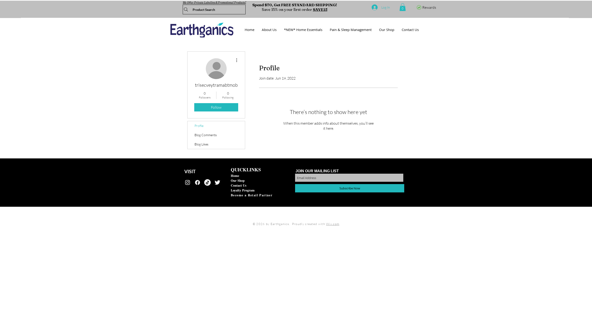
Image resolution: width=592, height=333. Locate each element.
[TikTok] (207, 182)
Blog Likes (201, 144)
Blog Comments (205, 135)
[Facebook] (197, 182)
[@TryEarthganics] (217, 182)
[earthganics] (187, 182)
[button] (402, 7)
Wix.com (332, 224)
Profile (199, 126)
